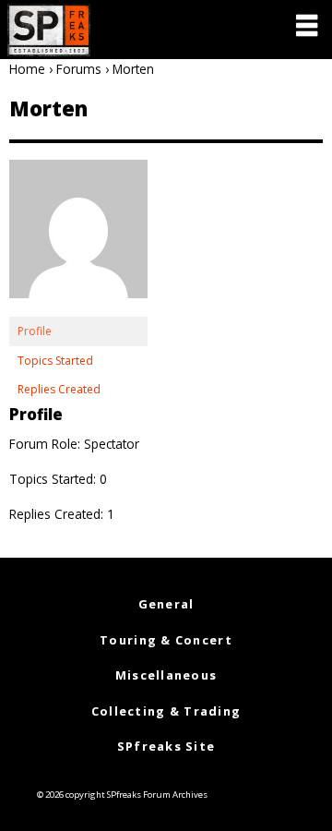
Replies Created (59, 389)
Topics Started (55, 360)
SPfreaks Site (166, 746)
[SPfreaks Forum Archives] (48, 30)
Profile (35, 331)
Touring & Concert (166, 640)
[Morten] (78, 238)
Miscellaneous (166, 675)
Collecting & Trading (166, 711)
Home (27, 69)
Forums (78, 69)
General (166, 604)
